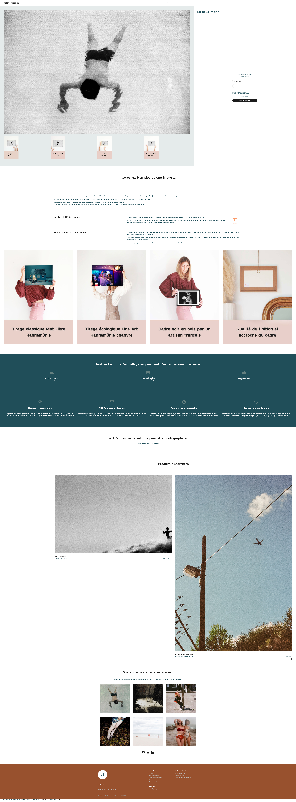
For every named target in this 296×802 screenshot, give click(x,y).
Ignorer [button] (60, 799)
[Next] (290, 659)
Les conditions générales (181, 773)
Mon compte (152, 779)
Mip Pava (248, 76)
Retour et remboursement (155, 782)
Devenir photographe (154, 789)
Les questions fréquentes (155, 777)
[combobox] (244, 81)
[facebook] (143, 752)
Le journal (151, 773)
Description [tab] (101, 191)
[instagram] (148, 752)
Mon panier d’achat (154, 775)
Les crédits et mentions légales (183, 777)
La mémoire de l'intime (246, 74)
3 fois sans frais (44, 799)
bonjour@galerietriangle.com (107, 789)
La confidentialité (179, 775)
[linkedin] (152, 752)
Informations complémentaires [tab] (194, 191)
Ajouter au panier (244, 100)
